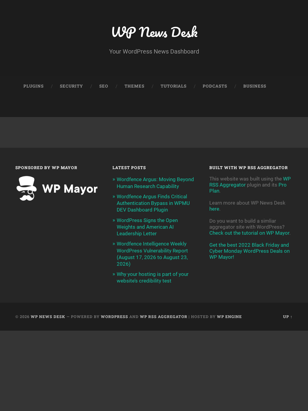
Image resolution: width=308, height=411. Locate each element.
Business (254, 86)
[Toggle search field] (282, 107)
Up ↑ (288, 316)
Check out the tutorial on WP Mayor (249, 233)
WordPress (114, 316)
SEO (103, 86)
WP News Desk (154, 31)
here (214, 209)
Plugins (33, 86)
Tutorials (173, 86)
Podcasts (215, 86)
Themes (134, 86)
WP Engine (229, 316)
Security (71, 86)
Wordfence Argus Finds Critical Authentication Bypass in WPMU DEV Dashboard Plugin (153, 203)
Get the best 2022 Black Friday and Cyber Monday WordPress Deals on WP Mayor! (249, 251)
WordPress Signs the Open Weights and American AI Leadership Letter (147, 226)
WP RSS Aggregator (163, 316)
